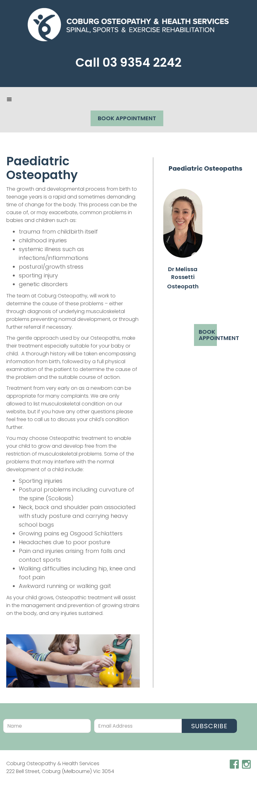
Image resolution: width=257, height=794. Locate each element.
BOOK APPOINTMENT (127, 118)
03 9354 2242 (141, 62)
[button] (9, 99)
